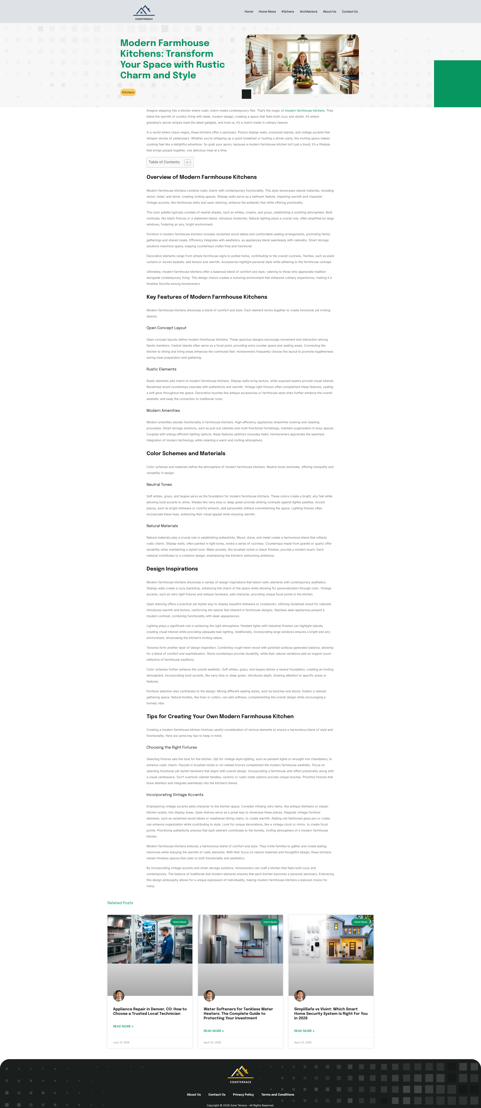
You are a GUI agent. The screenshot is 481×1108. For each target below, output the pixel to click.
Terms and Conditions (277, 1094)
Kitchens (288, 11)
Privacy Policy (243, 1094)
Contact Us (350, 11)
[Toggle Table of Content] (186, 162)
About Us (329, 11)
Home (249, 11)
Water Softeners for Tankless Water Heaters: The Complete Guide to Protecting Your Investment (238, 1013)
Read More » (123, 1026)
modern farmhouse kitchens (304, 110)
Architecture (308, 11)
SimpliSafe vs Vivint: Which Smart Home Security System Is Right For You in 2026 (331, 1013)
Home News (267, 11)
